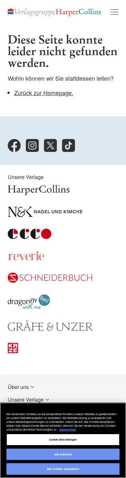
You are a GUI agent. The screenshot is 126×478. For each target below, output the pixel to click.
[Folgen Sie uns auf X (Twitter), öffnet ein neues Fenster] (50, 145)
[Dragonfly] (29, 307)
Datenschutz (67, 429)
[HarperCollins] (38, 193)
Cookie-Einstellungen (63, 439)
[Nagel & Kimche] (45, 215)
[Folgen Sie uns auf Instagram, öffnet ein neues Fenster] (32, 145)
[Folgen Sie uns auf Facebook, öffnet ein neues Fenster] (14, 145)
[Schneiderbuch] (50, 280)
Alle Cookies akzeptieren (63, 469)
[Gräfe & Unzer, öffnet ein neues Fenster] (50, 329)
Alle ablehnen (63, 454)
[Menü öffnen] (114, 12)
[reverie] (26, 259)
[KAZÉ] (13, 351)
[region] (63, 440)
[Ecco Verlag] (29, 237)
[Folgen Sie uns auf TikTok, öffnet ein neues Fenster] (68, 145)
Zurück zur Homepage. (43, 92)
